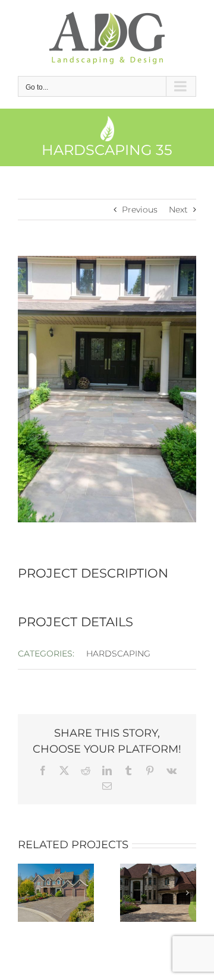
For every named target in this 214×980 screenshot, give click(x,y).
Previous (140, 209)
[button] (27, 893)
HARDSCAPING (118, 653)
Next (178, 209)
